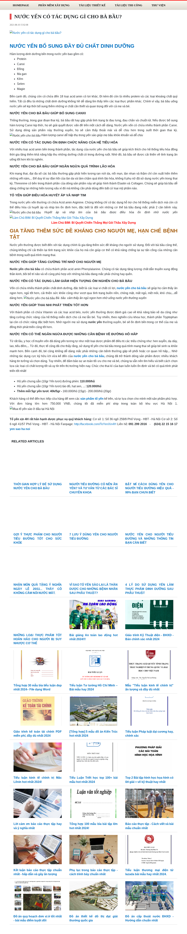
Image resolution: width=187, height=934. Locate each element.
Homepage (21, 5)
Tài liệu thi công (128, 5)
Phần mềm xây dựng (54, 5)
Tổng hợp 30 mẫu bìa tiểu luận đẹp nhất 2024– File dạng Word (38, 687)
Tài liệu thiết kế (92, 5)
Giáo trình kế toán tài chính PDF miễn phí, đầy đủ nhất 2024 (38, 733)
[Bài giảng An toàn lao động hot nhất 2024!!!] (93, 615)
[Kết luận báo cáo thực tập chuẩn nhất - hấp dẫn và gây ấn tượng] (38, 850)
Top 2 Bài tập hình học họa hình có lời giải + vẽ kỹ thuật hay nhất (149, 779)
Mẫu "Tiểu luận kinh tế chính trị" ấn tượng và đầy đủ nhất (149, 687)
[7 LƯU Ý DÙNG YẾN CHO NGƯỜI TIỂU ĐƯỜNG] (93, 514)
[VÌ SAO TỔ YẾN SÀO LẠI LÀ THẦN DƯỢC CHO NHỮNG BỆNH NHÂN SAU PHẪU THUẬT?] (93, 565)
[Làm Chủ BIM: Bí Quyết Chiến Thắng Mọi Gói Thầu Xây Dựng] (51, 217)
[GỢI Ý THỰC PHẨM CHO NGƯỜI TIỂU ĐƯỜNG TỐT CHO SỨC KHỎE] (38, 514)
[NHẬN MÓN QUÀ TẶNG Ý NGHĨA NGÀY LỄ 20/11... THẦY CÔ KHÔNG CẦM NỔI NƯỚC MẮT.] (38, 565)
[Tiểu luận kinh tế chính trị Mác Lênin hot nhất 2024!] (38, 758)
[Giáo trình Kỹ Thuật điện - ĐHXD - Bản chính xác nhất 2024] (149, 615)
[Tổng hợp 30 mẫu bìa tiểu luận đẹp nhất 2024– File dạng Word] (38, 665)
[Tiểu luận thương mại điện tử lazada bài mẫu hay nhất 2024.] (149, 850)
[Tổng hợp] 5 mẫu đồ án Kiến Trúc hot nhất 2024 (93, 733)
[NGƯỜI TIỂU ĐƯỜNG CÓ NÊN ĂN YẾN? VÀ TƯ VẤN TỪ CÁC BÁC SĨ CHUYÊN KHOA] (93, 464)
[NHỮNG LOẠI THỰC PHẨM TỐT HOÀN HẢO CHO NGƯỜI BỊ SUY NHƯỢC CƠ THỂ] (38, 615)
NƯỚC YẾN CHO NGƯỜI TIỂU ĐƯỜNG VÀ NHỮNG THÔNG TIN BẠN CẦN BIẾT (149, 538)
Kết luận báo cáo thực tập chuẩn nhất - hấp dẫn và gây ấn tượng (38, 872)
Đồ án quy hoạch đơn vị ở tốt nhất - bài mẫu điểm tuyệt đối (38, 918)
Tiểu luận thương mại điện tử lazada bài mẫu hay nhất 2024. (149, 872)
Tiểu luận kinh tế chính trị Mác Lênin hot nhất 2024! (38, 779)
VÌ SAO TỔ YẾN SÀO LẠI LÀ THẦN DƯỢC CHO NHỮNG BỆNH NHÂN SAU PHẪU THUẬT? (93, 588)
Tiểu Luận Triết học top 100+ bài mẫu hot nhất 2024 (93, 779)
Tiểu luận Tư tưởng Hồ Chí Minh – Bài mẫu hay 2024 (93, 687)
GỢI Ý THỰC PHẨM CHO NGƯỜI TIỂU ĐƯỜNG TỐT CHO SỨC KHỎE (38, 538)
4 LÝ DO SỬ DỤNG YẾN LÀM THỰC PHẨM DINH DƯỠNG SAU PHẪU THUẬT (149, 588)
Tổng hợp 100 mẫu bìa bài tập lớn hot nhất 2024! (93, 825)
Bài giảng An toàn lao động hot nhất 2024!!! (93, 637)
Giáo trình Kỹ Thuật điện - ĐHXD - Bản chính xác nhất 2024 (149, 637)
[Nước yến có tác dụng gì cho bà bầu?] (35, 32)
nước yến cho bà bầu (89, 356)
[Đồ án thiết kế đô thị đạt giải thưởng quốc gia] (93, 896)
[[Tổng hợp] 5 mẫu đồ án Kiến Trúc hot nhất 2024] (93, 711)
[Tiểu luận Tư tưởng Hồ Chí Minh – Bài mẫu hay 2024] (93, 665)
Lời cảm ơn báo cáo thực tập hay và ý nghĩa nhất (38, 825)
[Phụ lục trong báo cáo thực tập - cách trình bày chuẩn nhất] (93, 850)
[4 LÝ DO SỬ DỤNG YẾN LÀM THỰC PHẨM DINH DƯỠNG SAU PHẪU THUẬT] (149, 565)
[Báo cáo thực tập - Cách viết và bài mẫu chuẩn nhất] (149, 804)
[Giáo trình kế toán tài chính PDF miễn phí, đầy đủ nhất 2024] (38, 711)
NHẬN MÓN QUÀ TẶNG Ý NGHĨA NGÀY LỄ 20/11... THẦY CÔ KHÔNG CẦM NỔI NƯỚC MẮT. (38, 588)
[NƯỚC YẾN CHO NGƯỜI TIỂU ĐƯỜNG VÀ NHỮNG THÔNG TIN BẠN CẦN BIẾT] (149, 514)
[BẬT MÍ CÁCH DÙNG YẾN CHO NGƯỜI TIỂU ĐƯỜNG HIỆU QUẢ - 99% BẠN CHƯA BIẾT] (149, 464)
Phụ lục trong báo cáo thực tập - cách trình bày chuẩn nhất (93, 872)
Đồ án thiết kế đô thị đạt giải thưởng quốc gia (93, 918)
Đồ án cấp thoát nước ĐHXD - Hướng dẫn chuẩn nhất (149, 918)
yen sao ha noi (20, 429)
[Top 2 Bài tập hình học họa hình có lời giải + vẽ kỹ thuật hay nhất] (149, 758)
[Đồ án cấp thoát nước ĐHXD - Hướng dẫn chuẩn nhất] (149, 896)
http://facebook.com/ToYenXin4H (95, 424)
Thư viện (158, 5)
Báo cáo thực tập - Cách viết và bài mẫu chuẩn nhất (149, 825)
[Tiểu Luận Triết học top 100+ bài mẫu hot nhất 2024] (93, 758)
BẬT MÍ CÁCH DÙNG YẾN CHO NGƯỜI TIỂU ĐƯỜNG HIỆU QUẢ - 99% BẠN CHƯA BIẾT (149, 488)
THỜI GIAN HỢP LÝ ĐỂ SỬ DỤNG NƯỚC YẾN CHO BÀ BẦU (38, 486)
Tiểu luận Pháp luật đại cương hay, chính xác (149, 733)
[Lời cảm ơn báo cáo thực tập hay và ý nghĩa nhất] (38, 804)
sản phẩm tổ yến (91, 398)
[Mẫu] (149, 665)
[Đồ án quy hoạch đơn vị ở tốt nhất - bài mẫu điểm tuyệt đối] (38, 896)
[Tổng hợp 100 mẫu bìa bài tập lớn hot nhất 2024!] (93, 804)
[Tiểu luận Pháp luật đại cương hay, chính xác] (149, 711)
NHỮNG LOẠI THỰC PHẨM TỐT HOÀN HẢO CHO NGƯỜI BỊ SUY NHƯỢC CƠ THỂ (38, 639)
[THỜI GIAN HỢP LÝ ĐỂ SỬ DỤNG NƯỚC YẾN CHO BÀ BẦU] (38, 464)
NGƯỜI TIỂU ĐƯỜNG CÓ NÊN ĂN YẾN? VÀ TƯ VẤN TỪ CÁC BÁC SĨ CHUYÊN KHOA (93, 488)
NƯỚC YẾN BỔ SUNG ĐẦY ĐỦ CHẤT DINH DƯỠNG (72, 46)
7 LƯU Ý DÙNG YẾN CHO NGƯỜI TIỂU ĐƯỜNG (93, 536)
